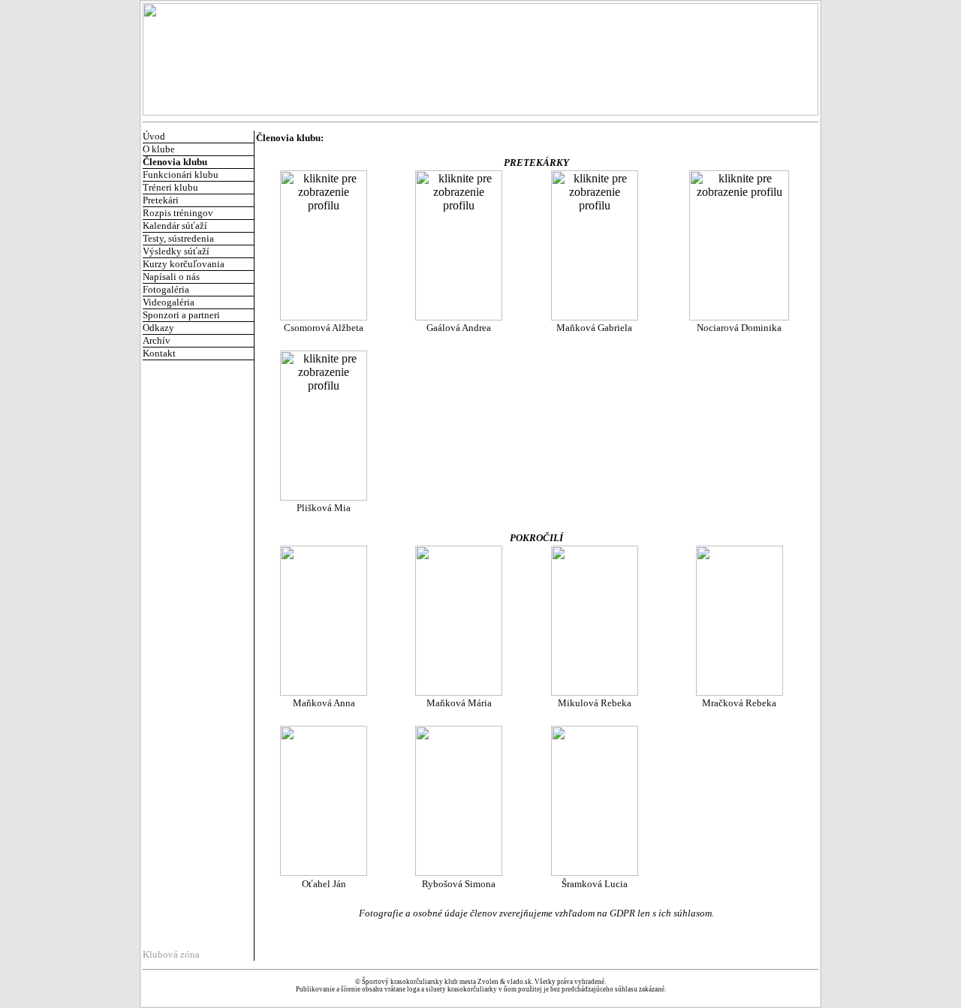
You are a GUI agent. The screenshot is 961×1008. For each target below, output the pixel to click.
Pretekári (161, 200)
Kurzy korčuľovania (183, 263)
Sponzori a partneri (181, 314)
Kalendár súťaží (175, 225)
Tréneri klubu (170, 187)
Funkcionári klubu (180, 174)
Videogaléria (168, 302)
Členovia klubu (175, 161)
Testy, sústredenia (178, 238)
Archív (156, 340)
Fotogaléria (166, 289)
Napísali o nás (171, 276)
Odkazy (158, 327)
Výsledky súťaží (176, 251)
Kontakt (159, 353)
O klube (159, 149)
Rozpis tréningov (178, 212)
